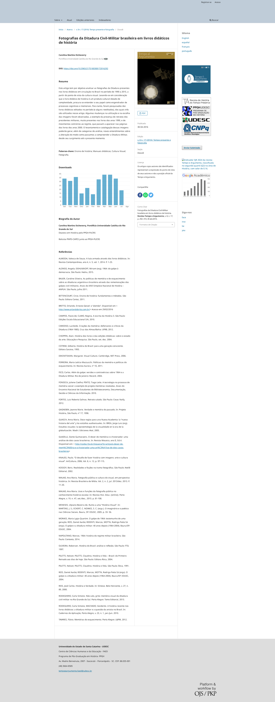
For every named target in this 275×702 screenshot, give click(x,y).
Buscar (215, 20)
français (186, 46)
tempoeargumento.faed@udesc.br (75, 670)
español (185, 42)
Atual (69, 20)
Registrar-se (206, 2)
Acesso (218, 2)
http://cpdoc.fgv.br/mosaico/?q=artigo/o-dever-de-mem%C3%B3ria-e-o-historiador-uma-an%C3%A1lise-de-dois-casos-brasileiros (91, 447)
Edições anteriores (85, 20)
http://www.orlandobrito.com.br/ (74, 309)
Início (61, 29)
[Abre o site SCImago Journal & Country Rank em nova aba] (199, 168)
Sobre (57, 20)
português (187, 51)
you (183, 230)
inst (183, 221)
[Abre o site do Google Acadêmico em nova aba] (196, 197)
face (184, 217)
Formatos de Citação (148, 224)
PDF (144, 113)
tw (183, 226)
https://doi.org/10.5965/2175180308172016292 (86, 68)
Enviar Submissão (192, 147)
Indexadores (105, 20)
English (185, 38)
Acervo (70, 29)
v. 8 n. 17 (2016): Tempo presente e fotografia (95, 29)
